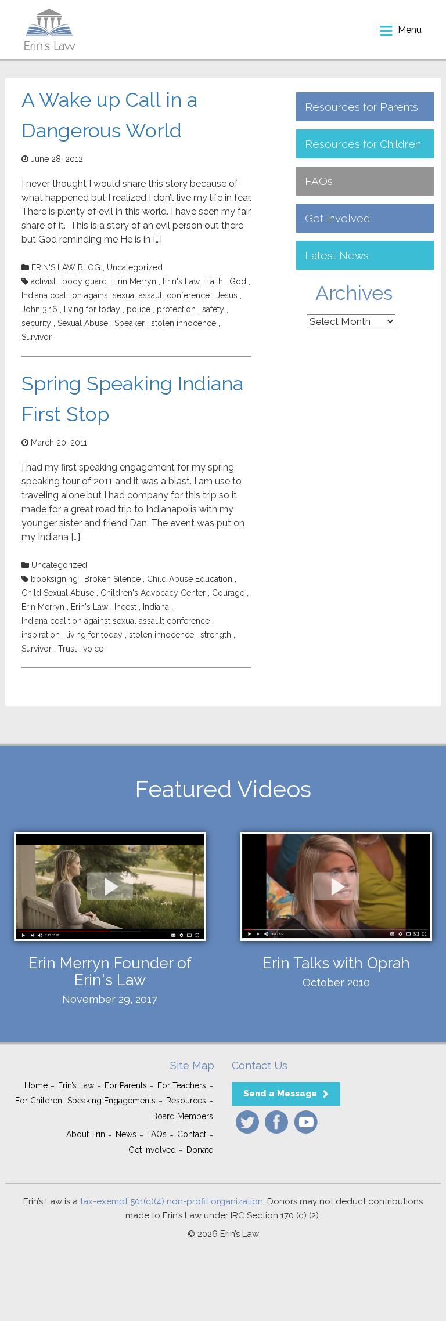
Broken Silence (112, 579)
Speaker (129, 323)
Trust (67, 648)
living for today (92, 309)
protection (176, 309)
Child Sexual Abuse (57, 593)
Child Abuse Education (189, 579)
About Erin (85, 1134)
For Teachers (181, 1085)
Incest (125, 606)
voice (93, 648)
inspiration (40, 634)
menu (410, 29)
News (126, 1134)
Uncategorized (135, 267)
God (237, 281)
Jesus (227, 295)
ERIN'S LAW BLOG (65, 267)
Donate (199, 1149)
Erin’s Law (76, 1085)
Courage (228, 593)
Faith (214, 281)
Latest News (337, 255)
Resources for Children (363, 143)
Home (36, 1085)
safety (213, 309)
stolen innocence (183, 323)
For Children (38, 1100)
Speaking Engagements (111, 1100)
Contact (191, 1134)
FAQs (319, 181)
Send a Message (280, 1093)
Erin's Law (181, 281)
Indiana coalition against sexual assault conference (115, 295)
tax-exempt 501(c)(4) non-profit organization (171, 1201)
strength (215, 634)
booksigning (54, 579)
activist (43, 281)
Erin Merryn (134, 281)
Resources (186, 1100)
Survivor (36, 337)
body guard (84, 281)
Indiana (156, 606)
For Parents (126, 1085)
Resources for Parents (361, 106)
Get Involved (338, 218)
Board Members (182, 1116)
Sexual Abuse (82, 323)
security (36, 323)
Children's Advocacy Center (153, 593)
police (138, 309)
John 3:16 (39, 309)
